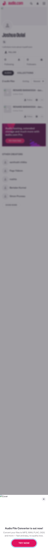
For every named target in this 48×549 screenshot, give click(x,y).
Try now (24, 543)
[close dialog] (44, 499)
